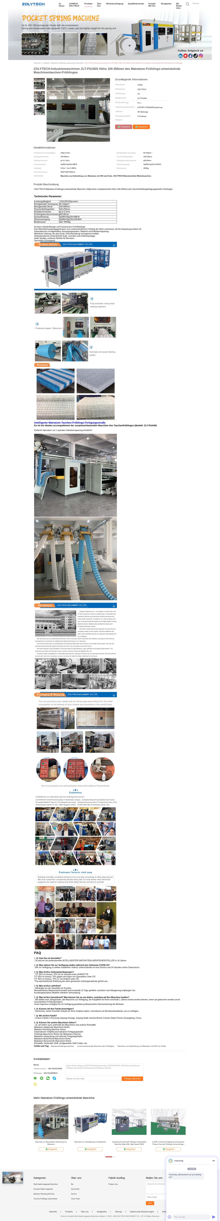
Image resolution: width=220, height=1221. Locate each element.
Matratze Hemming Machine (44, 1194)
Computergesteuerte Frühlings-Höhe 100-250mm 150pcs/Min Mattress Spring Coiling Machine (51, 1143)
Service (74, 1194)
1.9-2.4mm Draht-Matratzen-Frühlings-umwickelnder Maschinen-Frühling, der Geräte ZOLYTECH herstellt (129, 1143)
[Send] (214, 1217)
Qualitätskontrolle (136, 4)
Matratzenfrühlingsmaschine (62, 1046)
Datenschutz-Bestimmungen (142, 1212)
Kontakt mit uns (151, 5)
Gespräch (125, 126)
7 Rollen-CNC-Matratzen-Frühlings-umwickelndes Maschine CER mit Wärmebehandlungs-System (90, 1143)
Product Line (113, 1184)
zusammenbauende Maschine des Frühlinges (95, 1046)
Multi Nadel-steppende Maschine (46, 1184)
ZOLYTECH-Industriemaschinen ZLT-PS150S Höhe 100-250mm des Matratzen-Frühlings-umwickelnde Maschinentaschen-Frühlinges (134, 63)
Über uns (99, 5)
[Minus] (213, 1160)
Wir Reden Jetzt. (179, 6)
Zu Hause (61, 5)
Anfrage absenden (132, 1079)
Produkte (88, 4)
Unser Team (75, 1199)
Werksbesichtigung (114, 4)
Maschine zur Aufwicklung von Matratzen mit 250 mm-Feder (142, 1046)
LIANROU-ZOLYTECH (74, 5)
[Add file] (169, 1217)
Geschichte (75, 1189)
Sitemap (118, 1212)
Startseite (53, 1212)
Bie (72, 1184)
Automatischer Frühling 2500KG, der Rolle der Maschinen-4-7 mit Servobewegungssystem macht (168, 1143)
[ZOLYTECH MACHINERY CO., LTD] (33, 4)
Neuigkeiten (166, 4)
